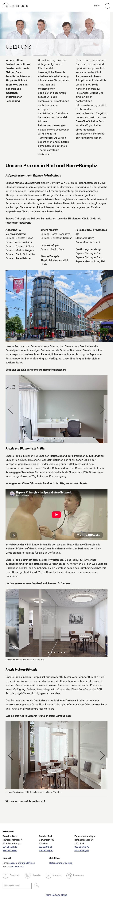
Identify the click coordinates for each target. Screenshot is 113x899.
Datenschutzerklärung (60, 863)
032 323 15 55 (45, 847)
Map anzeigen (10, 851)
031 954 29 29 (10, 847)
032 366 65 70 (81, 847)
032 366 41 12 (17, 867)
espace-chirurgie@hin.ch (22, 863)
